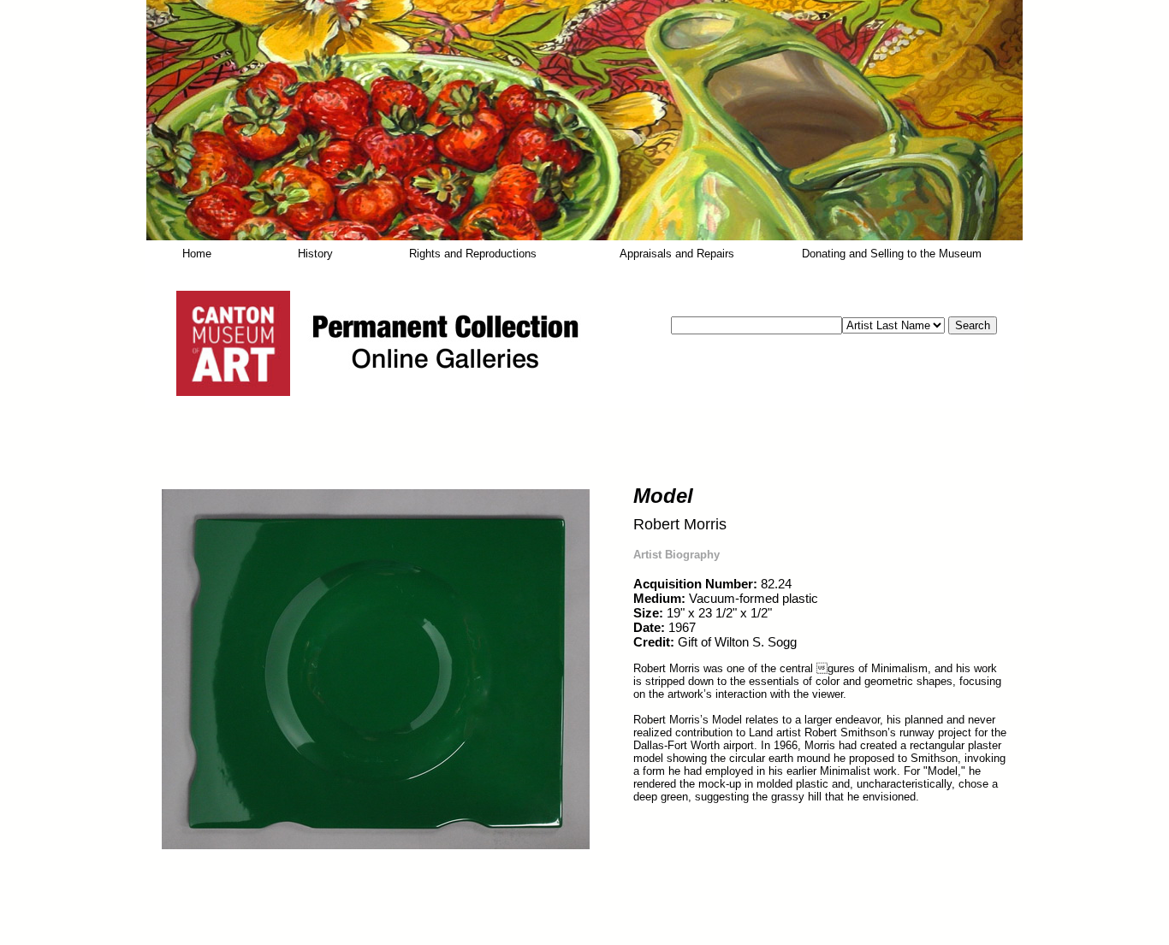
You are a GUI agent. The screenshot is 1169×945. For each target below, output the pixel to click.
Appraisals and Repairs (677, 253)
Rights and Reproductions (473, 253)
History (315, 253)
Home (196, 253)
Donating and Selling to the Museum (892, 253)
